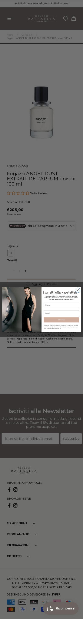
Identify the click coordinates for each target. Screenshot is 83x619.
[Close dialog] (77, 290)
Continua (61, 320)
